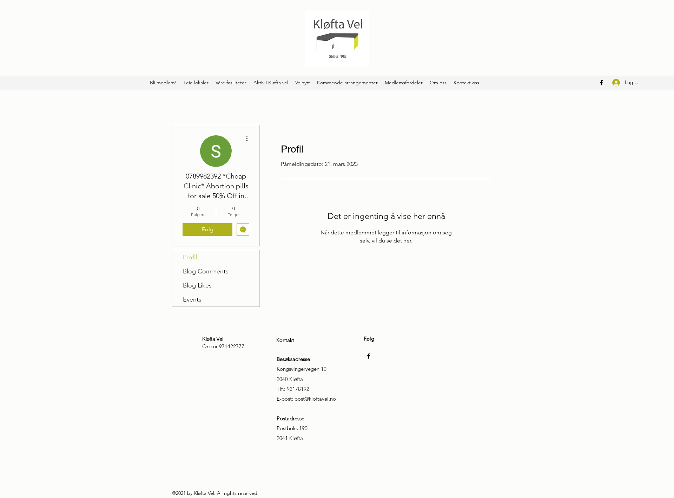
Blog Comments (206, 271)
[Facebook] (601, 82)
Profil (190, 257)
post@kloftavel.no (315, 398)
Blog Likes (197, 285)
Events (192, 299)
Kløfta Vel (212, 339)
